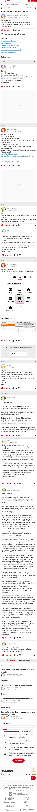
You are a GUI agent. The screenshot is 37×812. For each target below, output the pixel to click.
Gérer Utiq (6, 789)
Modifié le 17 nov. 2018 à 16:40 (14, 490)
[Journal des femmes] (9, 798)
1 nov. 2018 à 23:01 (11, 232)
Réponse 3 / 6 (5, 204)
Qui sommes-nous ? (7, 785)
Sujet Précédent (7, 8)
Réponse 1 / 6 (5, 61)
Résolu (29, 11)
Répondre (12, 660)
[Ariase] (9, 810)
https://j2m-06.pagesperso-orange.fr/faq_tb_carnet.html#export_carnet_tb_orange (18, 155)
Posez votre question (10, 34)
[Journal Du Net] (27, 798)
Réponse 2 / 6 (5, 125)
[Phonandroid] (27, 810)
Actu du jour (6, 774)
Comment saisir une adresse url (11, 50)
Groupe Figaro (29, 789)
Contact (32, 785)
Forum (7, 4)
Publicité (27, 785)
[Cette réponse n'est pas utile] (19, 87)
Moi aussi (18, 30)
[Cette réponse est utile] (13, 87)
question (33, 1)
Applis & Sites (14, 4)
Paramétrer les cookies (27, 787)
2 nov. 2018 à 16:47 (11, 67)
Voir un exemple (31, 774)
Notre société (21, 785)
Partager (22, 34)
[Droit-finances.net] (27, 802)
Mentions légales (21, 789)
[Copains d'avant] (9, 806)
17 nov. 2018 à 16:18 (24, 17)
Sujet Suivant (30, 8)
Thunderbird (28, 4)
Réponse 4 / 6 (5, 260)
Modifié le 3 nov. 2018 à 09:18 (14, 131)
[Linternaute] (9, 802)
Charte (11, 789)
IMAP (3, 590)
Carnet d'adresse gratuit (8, 48)
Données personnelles (16, 787)
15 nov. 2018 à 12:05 (12, 399)
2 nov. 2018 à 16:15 (11, 266)
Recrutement (7, 787)
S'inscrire (18, 760)
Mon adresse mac (6, 43)
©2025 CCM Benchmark (18, 790)
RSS (15, 789)
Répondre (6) (7, 30)
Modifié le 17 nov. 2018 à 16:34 (14, 645)
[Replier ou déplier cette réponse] (35, 61)
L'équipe (15, 785)
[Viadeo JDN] (27, 806)
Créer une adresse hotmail (9, 52)
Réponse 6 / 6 (5, 393)
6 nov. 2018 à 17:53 (11, 367)
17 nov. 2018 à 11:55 (12, 442)
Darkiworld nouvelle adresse (9, 45)
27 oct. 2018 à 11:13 (11, 210)
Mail (21, 4)
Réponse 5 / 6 (5, 361)
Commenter (7, 86)
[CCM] (7, 1)
